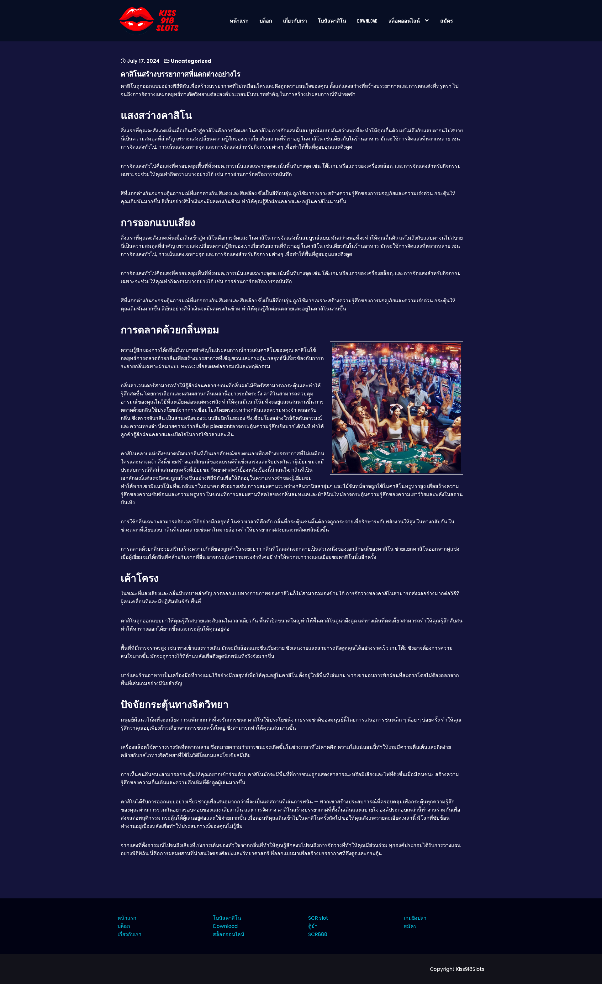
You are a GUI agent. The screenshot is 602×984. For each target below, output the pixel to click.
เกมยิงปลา (415, 918)
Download (367, 21)
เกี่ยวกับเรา (295, 21)
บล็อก (266, 21)
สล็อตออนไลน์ (404, 21)
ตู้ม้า (313, 926)
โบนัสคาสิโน (332, 21)
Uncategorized (191, 61)
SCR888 (317, 934)
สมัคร (446, 21)
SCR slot (318, 918)
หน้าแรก (239, 21)
